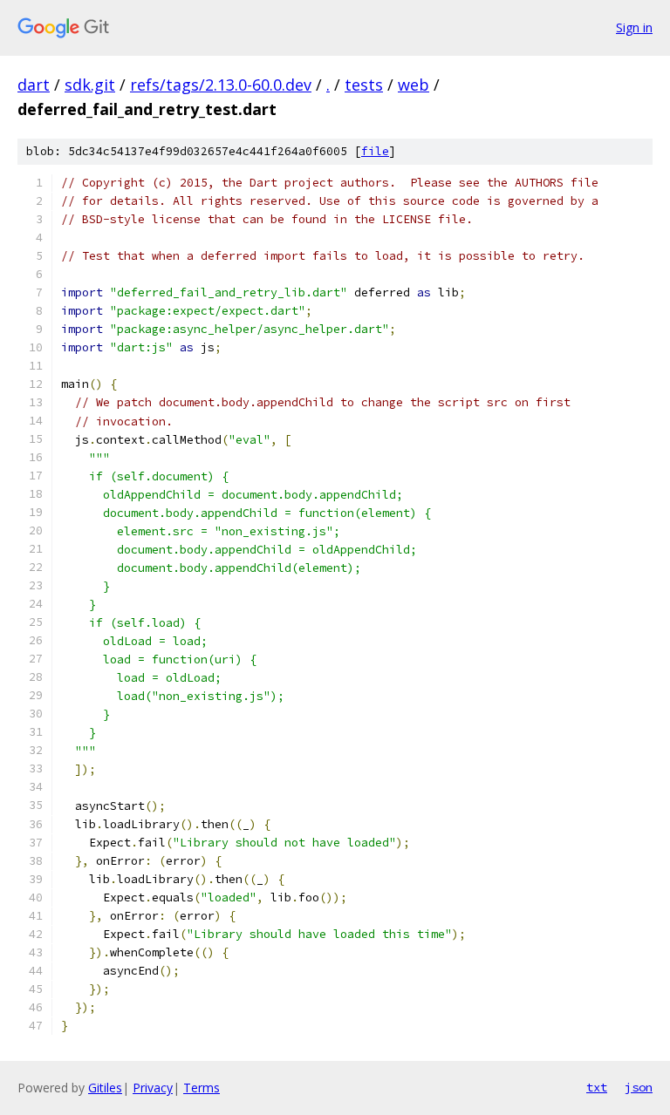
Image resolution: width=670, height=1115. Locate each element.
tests (364, 84)
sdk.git (90, 84)
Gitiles (105, 1087)
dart (33, 84)
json (639, 1087)
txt (596, 1087)
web (413, 84)
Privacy (153, 1087)
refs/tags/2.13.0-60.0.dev (220, 84)
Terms (201, 1087)
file (375, 151)
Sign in (634, 27)
